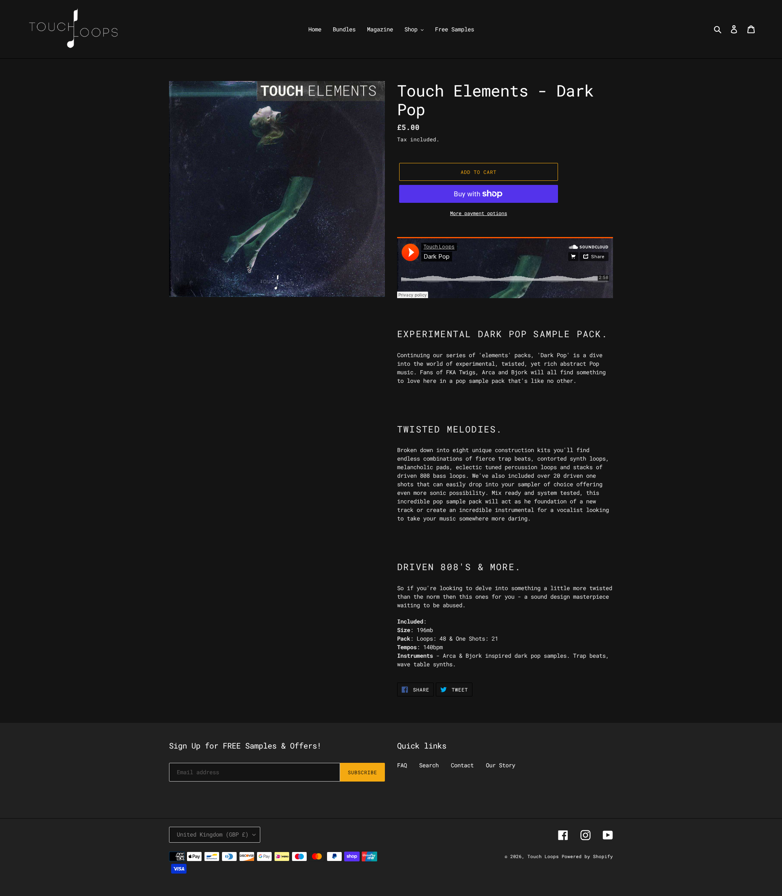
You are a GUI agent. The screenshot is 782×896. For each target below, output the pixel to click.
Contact (462, 765)
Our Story (500, 765)
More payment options (478, 213)
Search (429, 765)
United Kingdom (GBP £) (212, 834)
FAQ (402, 765)
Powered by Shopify (587, 856)
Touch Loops (544, 856)
